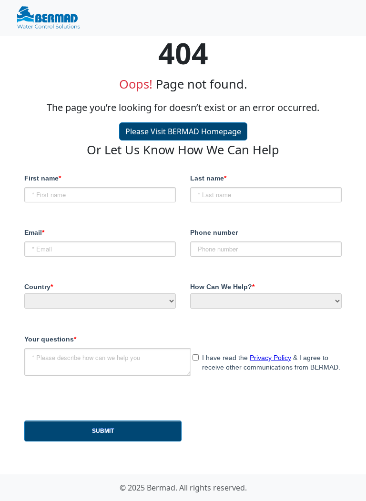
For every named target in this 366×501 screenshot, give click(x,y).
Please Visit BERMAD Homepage (183, 131)
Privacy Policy (270, 357)
